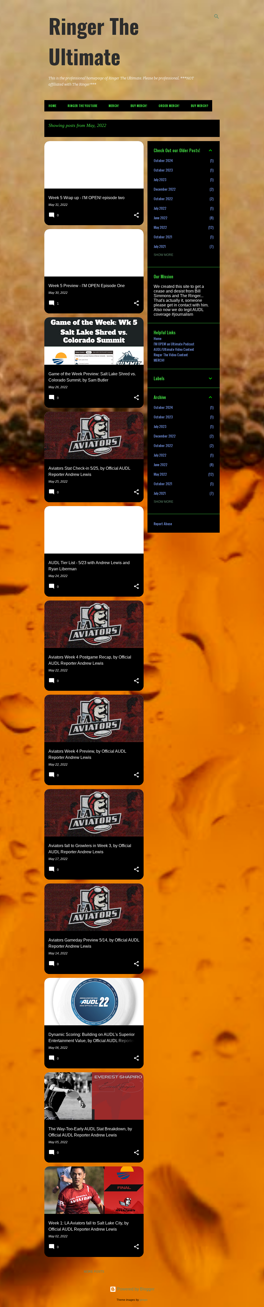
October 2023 (163, 170)
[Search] (216, 16)
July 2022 (160, 208)
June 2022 (160, 217)
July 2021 (160, 246)
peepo (143, 1299)
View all (55, 132)
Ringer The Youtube (82, 105)
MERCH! (159, 360)
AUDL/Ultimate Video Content (174, 349)
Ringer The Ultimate (93, 40)
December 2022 (165, 189)
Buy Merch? (199, 105)
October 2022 (163, 198)
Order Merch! (169, 105)
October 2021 (163, 236)
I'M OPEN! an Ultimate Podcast (174, 343)
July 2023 (160, 179)
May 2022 (160, 227)
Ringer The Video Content (171, 354)
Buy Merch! (138, 105)
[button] (136, 215)
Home (52, 105)
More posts (94, 1271)
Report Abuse (163, 523)
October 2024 (163, 160)
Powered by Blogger (135, 1289)
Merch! (114, 105)
